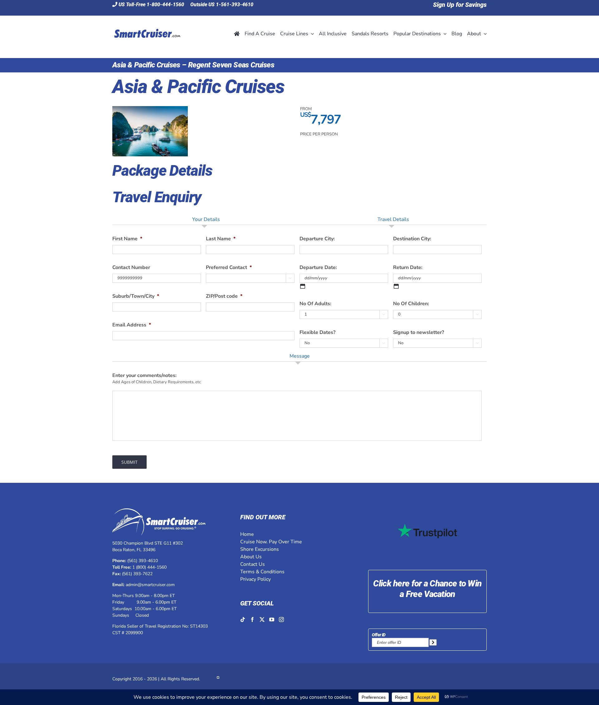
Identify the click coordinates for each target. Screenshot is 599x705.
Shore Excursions (259, 549)
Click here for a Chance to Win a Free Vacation (427, 588)
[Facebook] (252, 619)
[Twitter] (262, 619)
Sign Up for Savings (460, 4)
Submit (129, 462)
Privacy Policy (255, 579)
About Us (251, 556)
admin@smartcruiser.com (150, 585)
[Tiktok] (242, 619)
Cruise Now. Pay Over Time (271, 541)
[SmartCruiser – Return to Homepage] (146, 20)
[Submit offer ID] (433, 642)
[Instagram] (281, 619)
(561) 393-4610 (142, 561)
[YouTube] (271, 619)
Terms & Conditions (262, 571)
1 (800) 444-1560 (149, 567)
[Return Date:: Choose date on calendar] (396, 286)
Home (247, 534)
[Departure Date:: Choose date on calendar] (303, 286)
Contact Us (252, 564)
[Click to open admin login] (218, 679)
